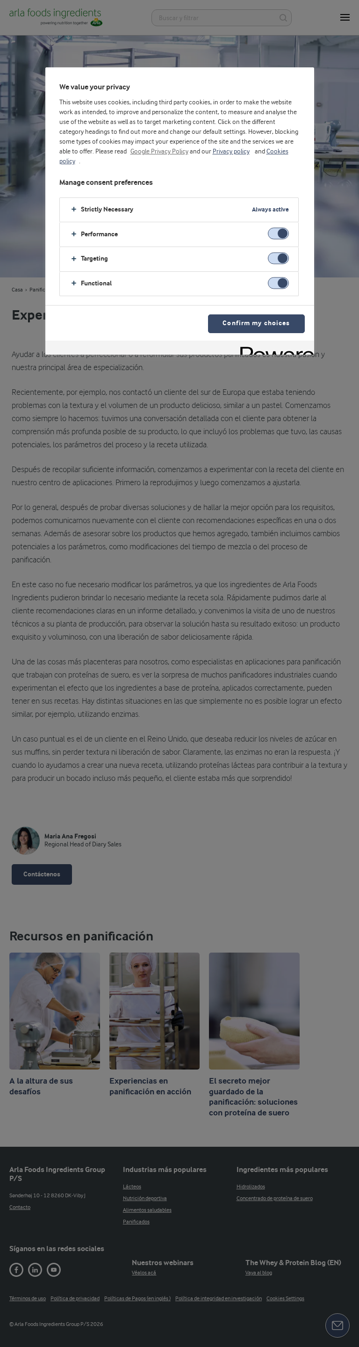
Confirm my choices (256, 323)
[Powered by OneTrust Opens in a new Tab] (273, 349)
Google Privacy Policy (159, 151)
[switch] (278, 234)
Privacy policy (231, 151)
